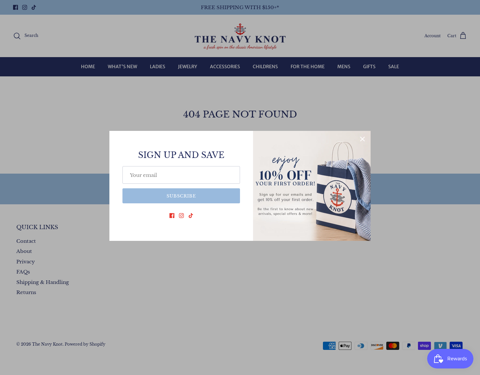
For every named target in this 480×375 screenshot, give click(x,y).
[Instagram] (181, 215)
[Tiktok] (190, 215)
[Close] (362, 139)
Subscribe (181, 196)
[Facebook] (171, 215)
